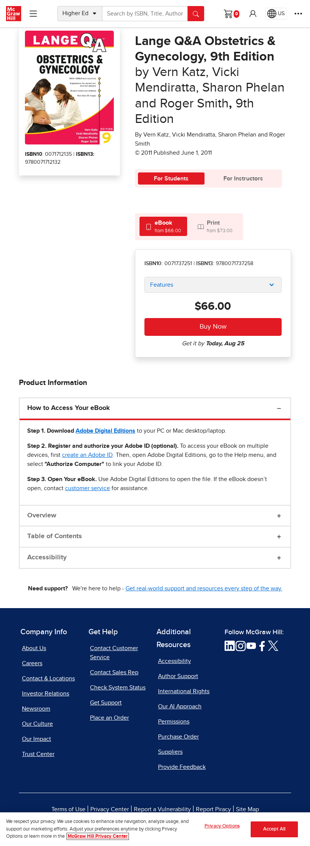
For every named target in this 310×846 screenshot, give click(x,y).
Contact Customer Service (114, 652)
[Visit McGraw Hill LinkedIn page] (230, 646)
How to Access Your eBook (68, 408)
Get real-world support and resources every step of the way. (204, 588)
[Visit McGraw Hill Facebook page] (262, 646)
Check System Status (118, 688)
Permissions (173, 722)
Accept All (274, 829)
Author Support (178, 676)
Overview (41, 515)
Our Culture (37, 724)
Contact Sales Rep (114, 672)
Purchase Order (178, 737)
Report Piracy (213, 809)
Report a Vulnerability (162, 809)
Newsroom (36, 709)
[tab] (163, 226)
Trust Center (38, 754)
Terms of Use (68, 809)
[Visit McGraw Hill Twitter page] (273, 646)
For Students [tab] (171, 178)
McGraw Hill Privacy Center (98, 836)
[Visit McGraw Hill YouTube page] (251, 646)
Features (161, 285)
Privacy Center (109, 809)
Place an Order (109, 718)
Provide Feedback (182, 767)
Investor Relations (45, 694)
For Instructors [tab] (243, 178)
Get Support (106, 703)
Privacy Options (222, 826)
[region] (155, 829)
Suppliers (170, 752)
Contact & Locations (48, 678)
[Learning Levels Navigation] (33, 14)
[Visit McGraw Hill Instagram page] (241, 646)
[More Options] (298, 13)
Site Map (247, 809)
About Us (34, 648)
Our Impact (36, 739)
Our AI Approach (180, 706)
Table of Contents (54, 536)
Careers (32, 663)
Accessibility (47, 557)
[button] (253, 13)
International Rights (183, 691)
